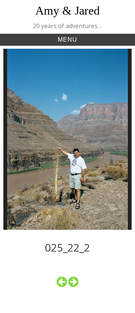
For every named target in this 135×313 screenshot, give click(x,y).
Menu (67, 39)
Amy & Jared (67, 10)
